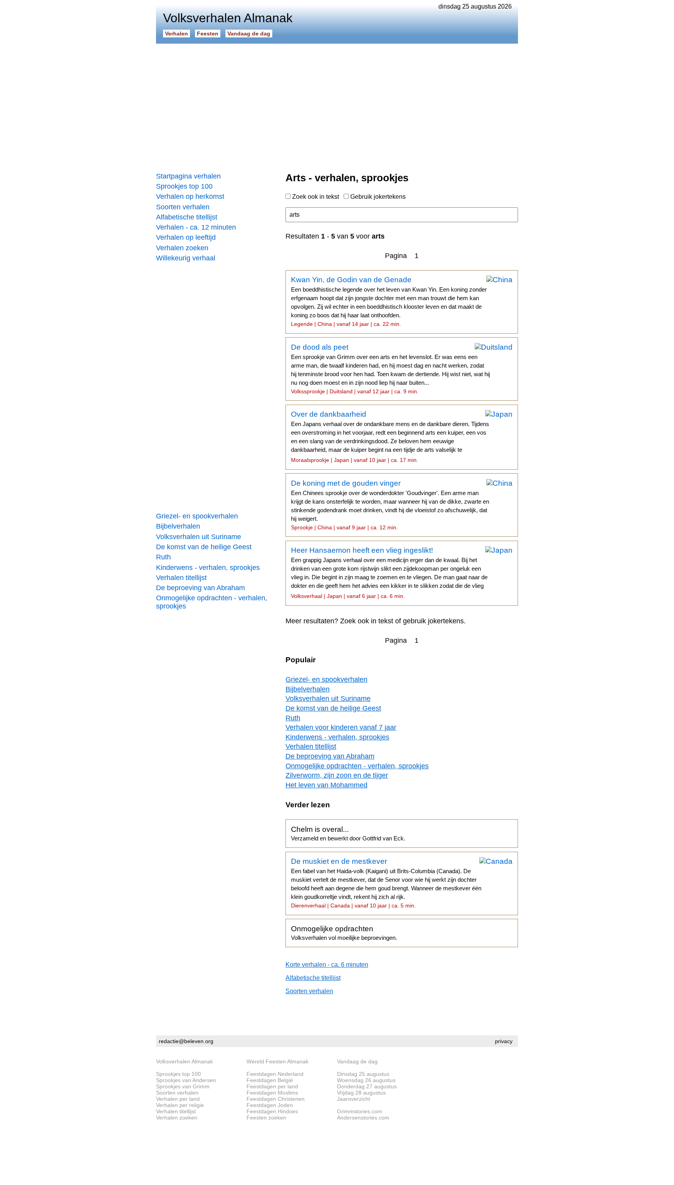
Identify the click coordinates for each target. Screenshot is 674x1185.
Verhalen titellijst (181, 578)
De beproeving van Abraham (200, 588)
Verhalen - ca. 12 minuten (196, 227)
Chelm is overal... (348, 833)
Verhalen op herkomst (190, 196)
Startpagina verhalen (188, 176)
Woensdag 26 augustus (366, 1080)
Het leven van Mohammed (326, 785)
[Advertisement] (337, 105)
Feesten (207, 33)
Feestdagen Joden (270, 1105)
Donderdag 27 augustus (367, 1086)
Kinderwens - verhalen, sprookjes (208, 567)
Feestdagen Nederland (275, 1074)
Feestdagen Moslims (272, 1092)
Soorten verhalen (182, 207)
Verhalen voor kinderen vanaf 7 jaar (341, 727)
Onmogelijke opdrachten (344, 933)
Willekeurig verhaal (185, 258)
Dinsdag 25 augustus (363, 1074)
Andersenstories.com (363, 1117)
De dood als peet (390, 368)
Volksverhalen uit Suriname (198, 537)
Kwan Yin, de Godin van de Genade (389, 301)
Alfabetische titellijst (186, 217)
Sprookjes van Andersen (186, 1080)
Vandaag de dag (248, 33)
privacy (504, 1041)
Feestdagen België (270, 1080)
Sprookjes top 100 (184, 186)
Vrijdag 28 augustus (361, 1092)
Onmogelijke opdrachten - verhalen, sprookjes (211, 602)
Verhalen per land (178, 1099)
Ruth (163, 557)
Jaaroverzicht (353, 1099)
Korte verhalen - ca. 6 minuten (327, 964)
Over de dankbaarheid (390, 436)
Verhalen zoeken (182, 248)
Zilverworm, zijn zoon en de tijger (337, 775)
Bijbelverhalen (178, 526)
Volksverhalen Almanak (184, 1061)
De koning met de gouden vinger (390, 505)
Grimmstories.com (359, 1111)
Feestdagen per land (272, 1086)
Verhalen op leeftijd (186, 237)
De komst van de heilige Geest (204, 547)
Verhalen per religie (180, 1105)
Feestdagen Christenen (276, 1099)
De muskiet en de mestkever (386, 883)
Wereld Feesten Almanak (278, 1061)
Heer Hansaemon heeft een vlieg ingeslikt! (389, 572)
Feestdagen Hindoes (272, 1111)
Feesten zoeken (266, 1117)
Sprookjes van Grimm (182, 1086)
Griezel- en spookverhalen (197, 516)
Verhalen (176, 33)
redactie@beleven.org (186, 1041)
